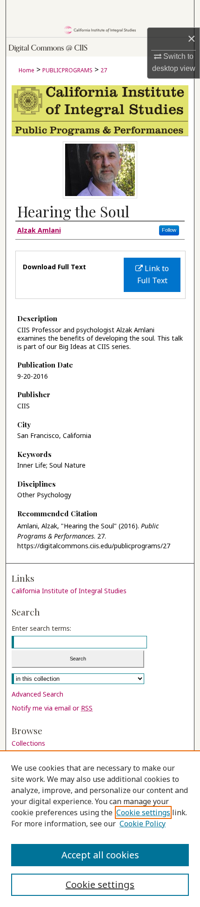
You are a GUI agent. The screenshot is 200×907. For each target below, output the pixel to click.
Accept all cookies (100, 855)
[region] (100, 828)
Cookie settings (143, 812)
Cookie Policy (143, 823)
